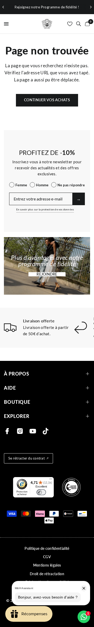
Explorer (17, 416)
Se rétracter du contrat (26, 458)
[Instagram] (20, 431)
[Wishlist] (69, 23)
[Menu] (51, 480)
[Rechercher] (78, 23)
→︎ (79, 198)
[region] (47, 7)
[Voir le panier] (86, 23)
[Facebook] (7, 431)
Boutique (17, 402)
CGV (47, 557)
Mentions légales (47, 565)
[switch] (41, 492)
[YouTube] (33, 431)
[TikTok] (45, 431)
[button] (47, 274)
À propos (16, 373)
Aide (10, 387)
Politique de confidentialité (47, 548)
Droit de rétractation (47, 574)
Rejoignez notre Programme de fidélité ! (47, 7)
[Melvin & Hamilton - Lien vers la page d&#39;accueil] (47, 24)
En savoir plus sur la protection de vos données (45, 209)
